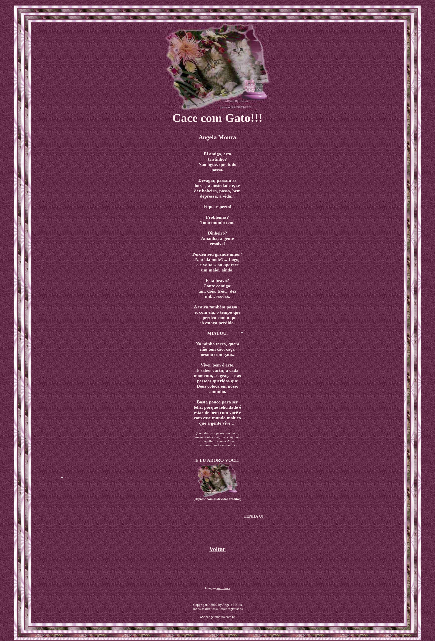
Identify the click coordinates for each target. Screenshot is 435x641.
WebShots (223, 588)
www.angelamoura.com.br (217, 617)
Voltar (217, 549)
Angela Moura (232, 605)
